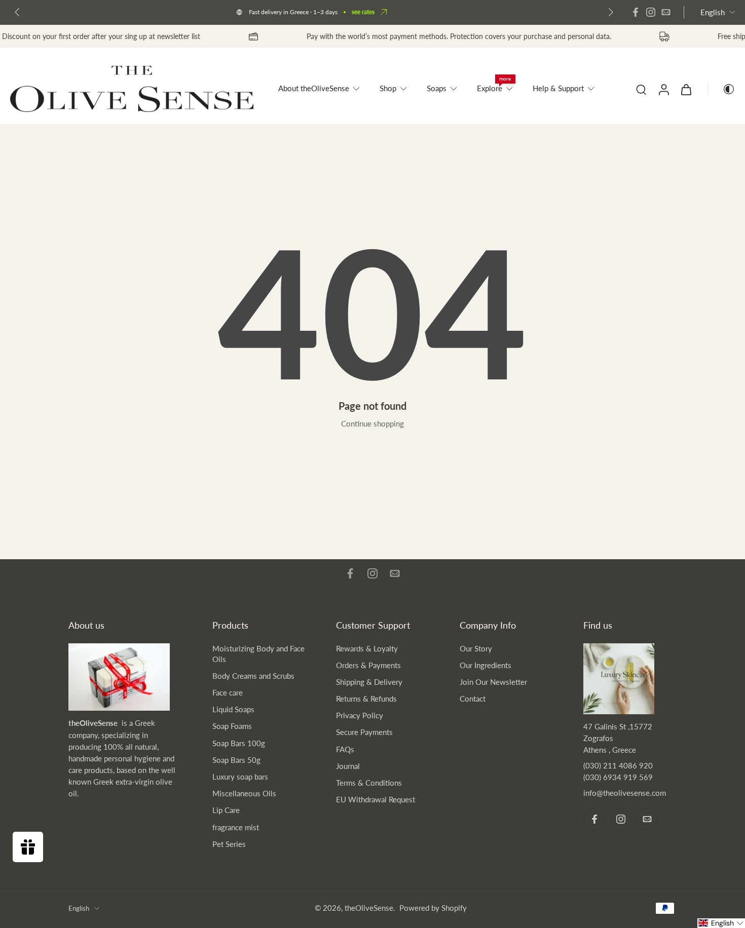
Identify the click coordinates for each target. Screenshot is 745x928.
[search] (641, 89)
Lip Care (226, 810)
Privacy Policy (359, 715)
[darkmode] (722, 89)
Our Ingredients (485, 665)
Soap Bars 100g (238, 743)
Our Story (476, 648)
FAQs (345, 749)
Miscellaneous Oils (244, 793)
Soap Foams (232, 725)
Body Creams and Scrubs (253, 675)
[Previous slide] (17, 12)
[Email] (666, 12)
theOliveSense (369, 907)
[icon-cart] (686, 89)
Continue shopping (372, 423)
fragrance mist (235, 827)
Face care (227, 692)
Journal (348, 765)
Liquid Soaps (233, 709)
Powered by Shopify (433, 907)
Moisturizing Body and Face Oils (258, 654)
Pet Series (229, 843)
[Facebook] (635, 12)
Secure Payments (364, 732)
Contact (473, 698)
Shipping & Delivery (369, 681)
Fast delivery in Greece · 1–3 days (293, 12)
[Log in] (663, 89)
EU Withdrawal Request (375, 799)
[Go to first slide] (611, 12)
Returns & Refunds (366, 698)
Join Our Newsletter (493, 681)
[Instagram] (650, 12)
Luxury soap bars (240, 776)
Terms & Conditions (369, 782)
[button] (721, 923)
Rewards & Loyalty (367, 648)
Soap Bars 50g (236, 759)
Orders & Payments (368, 665)
